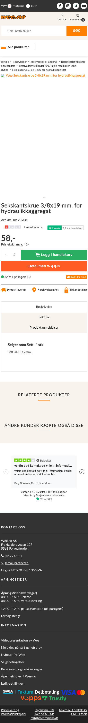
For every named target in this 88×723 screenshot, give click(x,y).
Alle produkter (18, 47)
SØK (76, 30)
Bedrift (34, 6)
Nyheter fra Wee (13, 654)
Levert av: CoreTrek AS (73, 710)
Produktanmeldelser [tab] (44, 327)
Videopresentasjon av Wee (20, 640)
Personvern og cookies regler (21, 669)
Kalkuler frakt (78, 277)
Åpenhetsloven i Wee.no (18, 676)
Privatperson (18, 6)
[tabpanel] (44, 352)
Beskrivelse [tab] (44, 306)
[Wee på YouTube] (84, 6)
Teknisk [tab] (44, 317)
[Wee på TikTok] (76, 6)
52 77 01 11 (14, 556)
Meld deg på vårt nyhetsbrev (21, 647)
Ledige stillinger (12, 683)
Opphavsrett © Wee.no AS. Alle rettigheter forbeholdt (44, 714)
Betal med (37, 266)
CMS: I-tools (79, 714)
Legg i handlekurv (56, 255)
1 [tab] (44, 198)
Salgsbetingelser (12, 662)
